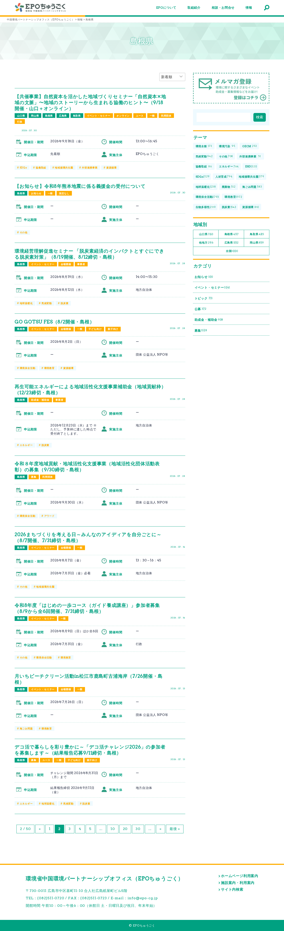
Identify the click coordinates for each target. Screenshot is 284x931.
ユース (140, 115)
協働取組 (41, 167)
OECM (249, 146)
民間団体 (166, 115)
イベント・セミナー (98, 115)
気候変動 (46, 303)
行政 (19, 121)
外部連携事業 (90, 167)
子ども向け (95, 329)
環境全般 (204, 146)
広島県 (63, 115)
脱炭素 (64, 303)
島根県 (49, 115)
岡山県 (35, 115)
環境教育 (49, 368)
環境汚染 (227, 146)
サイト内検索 (232, 889)
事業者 (81, 264)
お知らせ (36, 193)
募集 (33, 476)
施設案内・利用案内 (237, 883)
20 (125, 829)
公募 (201, 309)
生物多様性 (206, 207)
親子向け (113, 329)
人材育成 (224, 176)
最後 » (175, 829)
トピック (204, 298)
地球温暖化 (26, 303)
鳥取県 (77, 115)
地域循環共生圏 (64, 167)
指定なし (64, 193)
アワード (49, 515)
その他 (24, 232)
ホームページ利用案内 (239, 876)
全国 (232, 251)
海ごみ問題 (26, 728)
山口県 (21, 115)
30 (138, 829)
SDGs (23, 167)
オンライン (123, 115)
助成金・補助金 (40, 399)
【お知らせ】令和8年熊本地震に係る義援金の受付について (80, 186)
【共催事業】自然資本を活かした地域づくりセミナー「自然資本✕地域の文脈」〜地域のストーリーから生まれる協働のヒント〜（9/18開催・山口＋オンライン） (90, 102)
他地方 (206, 242)
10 (112, 829)
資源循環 (111, 167)
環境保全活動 (28, 368)
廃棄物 (229, 186)
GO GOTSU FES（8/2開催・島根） (55, 322)
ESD (251, 166)
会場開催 (66, 264)
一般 (152, 115)
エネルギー (26, 445)
